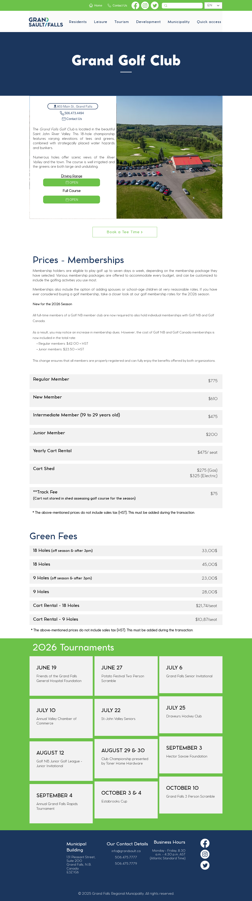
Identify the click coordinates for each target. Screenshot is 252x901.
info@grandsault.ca (126, 851)
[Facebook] (135, 5)
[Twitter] (154, 5)
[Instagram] (145, 5)
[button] (78, 22)
